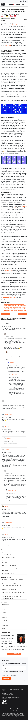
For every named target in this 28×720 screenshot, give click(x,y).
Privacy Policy (4, 681)
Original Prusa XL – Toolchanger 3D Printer (12, 568)
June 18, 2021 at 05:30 (14, 377)
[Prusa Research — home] (3, 4)
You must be (3, 545)
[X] (15, 708)
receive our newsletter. (15, 675)
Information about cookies (7, 693)
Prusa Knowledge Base (8, 552)
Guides (3, 615)
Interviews (4, 617)
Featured (4, 612)
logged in (8, 545)
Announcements (5, 604)
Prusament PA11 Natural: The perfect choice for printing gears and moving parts (12, 588)
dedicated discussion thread (9, 297)
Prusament (5, 570)
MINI (15, 207)
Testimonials (5, 625)
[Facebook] (10, 708)
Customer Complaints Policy (7, 694)
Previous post (5, 313)
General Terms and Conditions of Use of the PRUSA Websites (12, 690)
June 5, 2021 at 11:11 (6, 417)
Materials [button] (18, 4)
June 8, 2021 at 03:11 (8, 473)
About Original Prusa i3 (8, 573)
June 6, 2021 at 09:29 (6, 452)
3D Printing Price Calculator (9, 557)
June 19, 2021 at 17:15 (6, 525)
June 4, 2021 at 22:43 (8, 336)
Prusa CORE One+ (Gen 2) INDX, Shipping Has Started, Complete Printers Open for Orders (12, 584)
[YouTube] (17, 708)
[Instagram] (13, 708)
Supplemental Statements (7, 698)
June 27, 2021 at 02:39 (11, 493)
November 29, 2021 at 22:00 (8, 537)
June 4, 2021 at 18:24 (6, 326)
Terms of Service (11, 681)
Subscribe (6, 678)
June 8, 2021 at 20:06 (10, 354)
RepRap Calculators (7, 554)
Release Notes (8, 270)
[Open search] (21, 1)
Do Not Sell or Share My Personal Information (11, 697)
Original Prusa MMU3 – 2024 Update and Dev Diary (15, 310)
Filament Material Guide (8, 560)
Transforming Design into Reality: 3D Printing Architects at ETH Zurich (12, 597)
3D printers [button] (11, 4)
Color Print (5, 562)
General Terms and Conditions (8, 687)
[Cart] (26, 1)
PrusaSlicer (24, 206)
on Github (8, 45)
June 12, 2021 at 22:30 (12, 365)
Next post (22, 313)
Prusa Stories (5, 623)
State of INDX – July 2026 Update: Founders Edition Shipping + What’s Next (13, 593)
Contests (4, 607)
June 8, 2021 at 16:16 (6, 509)
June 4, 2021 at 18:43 (6, 404)
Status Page (4, 695)
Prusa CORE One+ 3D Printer (9, 565)
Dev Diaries (4, 609)
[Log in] (23, 1)
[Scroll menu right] (26, 4)
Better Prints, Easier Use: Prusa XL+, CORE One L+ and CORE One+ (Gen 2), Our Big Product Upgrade (13, 580)
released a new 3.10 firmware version (17, 24)
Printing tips (4, 620)
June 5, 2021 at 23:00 (6, 429)
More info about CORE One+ (14, 653)
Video (3, 628)
